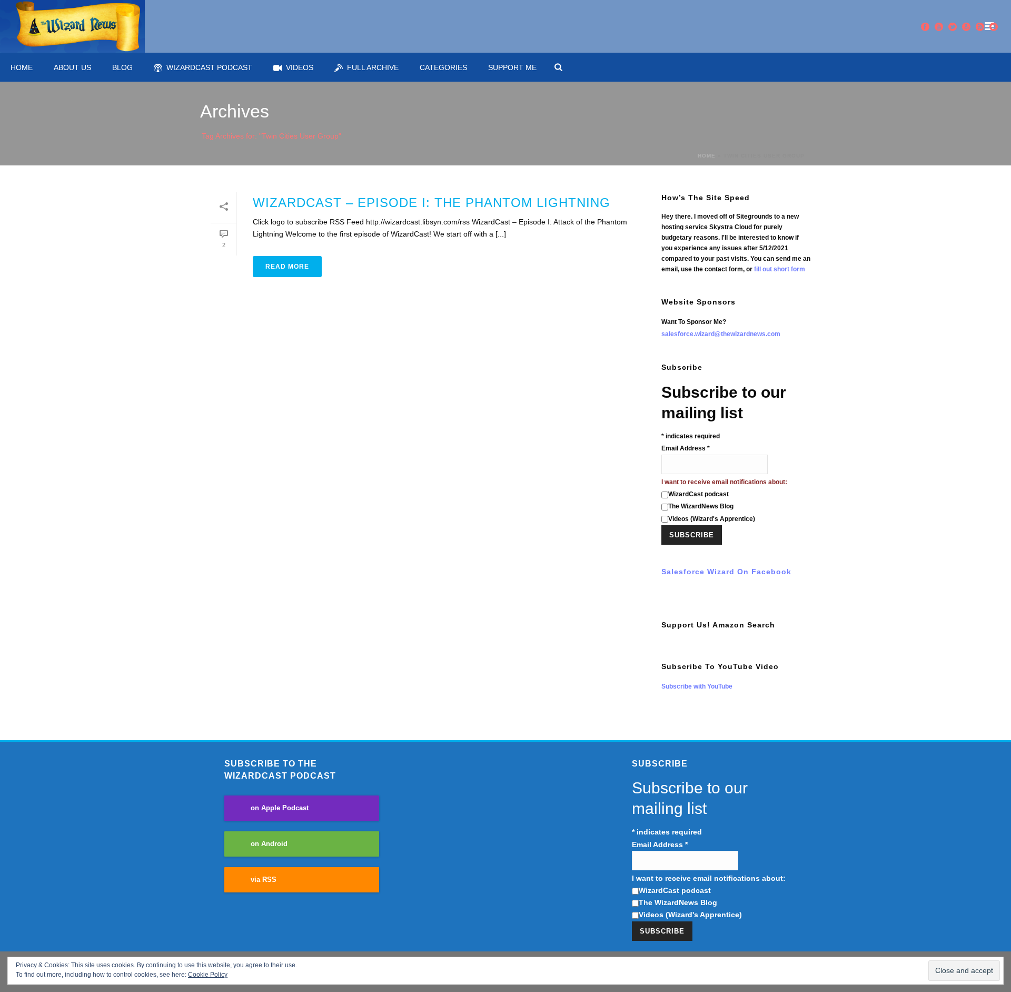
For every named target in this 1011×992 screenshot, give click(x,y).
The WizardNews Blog (701, 506)
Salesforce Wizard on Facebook (726, 571)
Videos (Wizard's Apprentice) (711, 519)
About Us (72, 67)
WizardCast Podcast (209, 67)
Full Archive (373, 67)
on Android (269, 844)
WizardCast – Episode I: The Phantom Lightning (431, 202)
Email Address (685, 448)
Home (22, 67)
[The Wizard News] (72, 26)
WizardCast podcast (698, 494)
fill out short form (779, 269)
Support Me (512, 67)
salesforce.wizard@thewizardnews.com (720, 334)
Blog (122, 67)
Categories (443, 67)
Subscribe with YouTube (696, 686)
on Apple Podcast (280, 808)
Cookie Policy (207, 974)
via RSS (263, 879)
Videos (299, 67)
